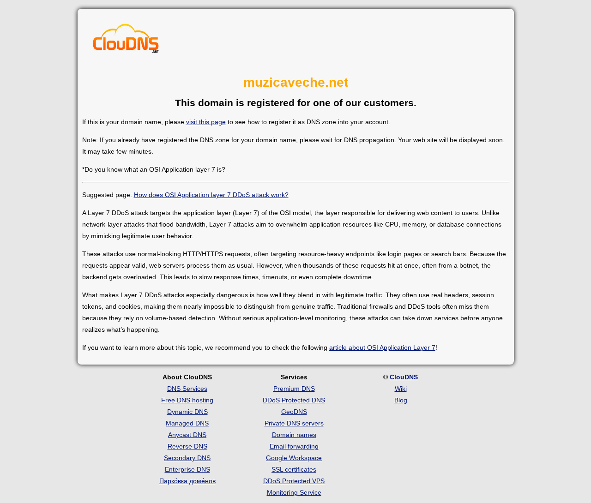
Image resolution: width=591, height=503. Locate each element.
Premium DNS (294, 388)
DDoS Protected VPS (294, 481)
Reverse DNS (187, 446)
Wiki (401, 388)
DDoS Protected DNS (294, 400)
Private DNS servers (294, 423)
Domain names (294, 434)
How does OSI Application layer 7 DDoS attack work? (211, 194)
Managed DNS (187, 423)
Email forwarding (294, 446)
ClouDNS (404, 377)
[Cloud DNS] (126, 41)
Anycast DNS (187, 434)
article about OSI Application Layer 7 (382, 347)
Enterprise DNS (187, 469)
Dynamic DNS (187, 411)
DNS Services (187, 388)
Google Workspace (294, 457)
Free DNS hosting (187, 400)
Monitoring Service (294, 492)
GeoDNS (294, 411)
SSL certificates (293, 469)
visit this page (206, 122)
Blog (400, 400)
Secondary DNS (187, 457)
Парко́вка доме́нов (187, 481)
